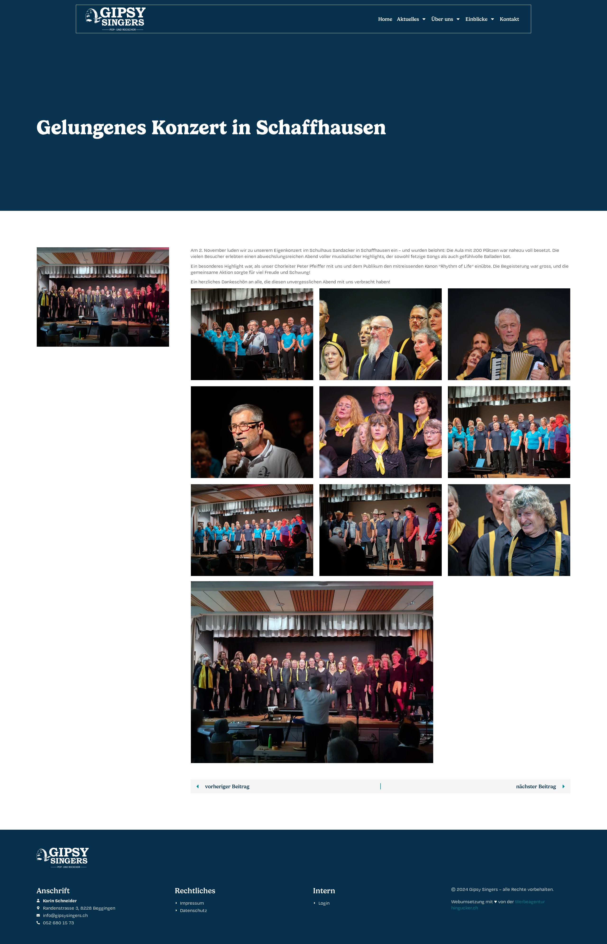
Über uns (442, 19)
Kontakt (509, 19)
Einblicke (476, 19)
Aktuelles (408, 19)
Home (385, 19)
